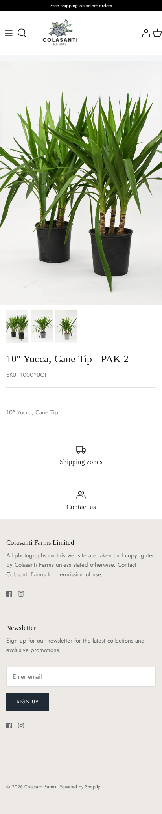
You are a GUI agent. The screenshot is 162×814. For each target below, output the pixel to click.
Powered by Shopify (79, 786)
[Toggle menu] (8, 33)
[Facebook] (9, 594)
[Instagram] (21, 594)
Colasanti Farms (40, 786)
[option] (81, 183)
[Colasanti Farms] (60, 33)
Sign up (28, 701)
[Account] (144, 33)
